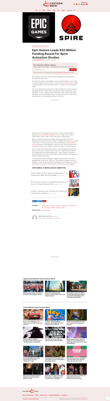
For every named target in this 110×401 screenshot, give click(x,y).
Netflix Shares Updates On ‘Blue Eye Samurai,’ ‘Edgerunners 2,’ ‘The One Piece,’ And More (54, 377)
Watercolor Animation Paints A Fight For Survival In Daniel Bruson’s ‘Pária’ (32, 377)
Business (35, 46)
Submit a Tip (43, 395)
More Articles (54, 216)
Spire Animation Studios (58, 207)
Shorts (44, 10)
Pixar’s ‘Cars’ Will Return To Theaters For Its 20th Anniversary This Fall (33, 323)
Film (37, 10)
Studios (41, 46)
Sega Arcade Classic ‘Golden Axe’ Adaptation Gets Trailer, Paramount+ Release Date (76, 377)
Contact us (65, 395)
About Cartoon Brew (28, 395)
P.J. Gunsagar (46, 207)
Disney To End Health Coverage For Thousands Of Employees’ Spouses (76, 323)
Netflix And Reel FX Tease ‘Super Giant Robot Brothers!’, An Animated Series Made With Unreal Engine (49, 174)
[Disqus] (55, 237)
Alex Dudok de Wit (39, 60)
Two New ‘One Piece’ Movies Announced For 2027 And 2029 (54, 339)
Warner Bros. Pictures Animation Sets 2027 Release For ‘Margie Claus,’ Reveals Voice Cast (76, 359)
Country (69, 10)
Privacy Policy (59, 72)
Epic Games (65, 205)
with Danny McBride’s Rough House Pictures (49, 134)
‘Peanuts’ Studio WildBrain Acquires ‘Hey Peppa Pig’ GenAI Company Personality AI (54, 323)
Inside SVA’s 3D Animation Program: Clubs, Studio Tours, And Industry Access (55, 294)
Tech (54, 10)
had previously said (66, 83)
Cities (63, 10)
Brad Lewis (46, 205)
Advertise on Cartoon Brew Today (30, 399)
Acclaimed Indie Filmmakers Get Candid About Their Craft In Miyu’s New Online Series (55, 359)
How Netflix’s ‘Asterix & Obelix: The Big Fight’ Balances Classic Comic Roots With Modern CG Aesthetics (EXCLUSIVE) (76, 295)
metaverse (73, 205)
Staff (36, 395)
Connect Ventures (55, 205)
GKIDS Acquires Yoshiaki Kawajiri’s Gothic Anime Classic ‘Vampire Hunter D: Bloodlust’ (32, 340)
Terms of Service (67, 72)
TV (40, 10)
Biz (58, 10)
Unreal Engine (46, 210)
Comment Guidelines (54, 395)
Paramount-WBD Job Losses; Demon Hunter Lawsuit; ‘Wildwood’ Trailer (31, 359)
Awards (49, 10)
